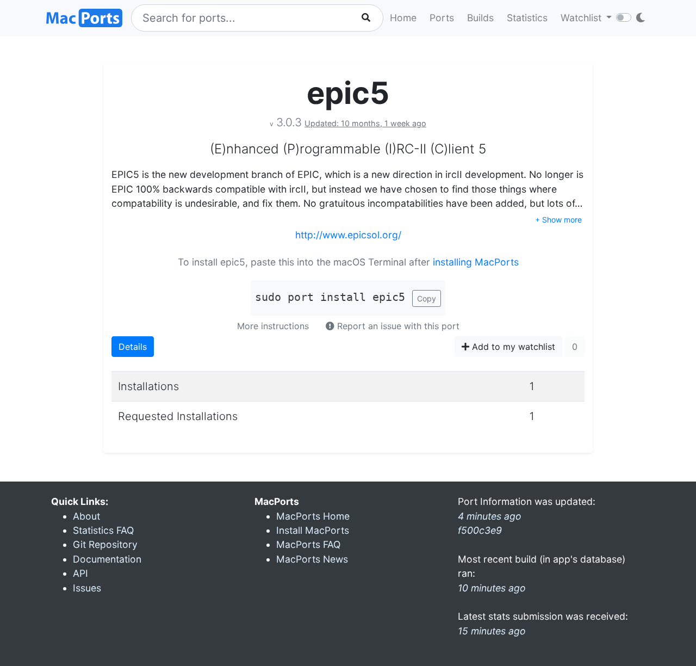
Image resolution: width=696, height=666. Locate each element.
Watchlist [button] (582, 17)
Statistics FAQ (103, 530)
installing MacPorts (476, 262)
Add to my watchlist (512, 346)
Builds (480, 17)
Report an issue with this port (396, 325)
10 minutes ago (492, 588)
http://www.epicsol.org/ (348, 234)
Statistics (527, 17)
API (80, 573)
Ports (442, 17)
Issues (87, 588)
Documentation (107, 559)
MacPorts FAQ (308, 544)
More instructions (273, 325)
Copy (426, 298)
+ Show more (558, 219)
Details (133, 346)
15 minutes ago (492, 631)
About (86, 516)
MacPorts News (312, 559)
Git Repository (105, 544)
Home (403, 17)
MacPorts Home (313, 516)
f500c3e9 (480, 530)
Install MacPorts (312, 530)
